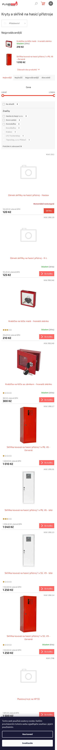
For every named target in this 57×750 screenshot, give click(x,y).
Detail (49, 211)
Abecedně (46, 77)
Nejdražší (18, 77)
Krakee (11, 132)
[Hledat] (36, 3)
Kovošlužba (12, 128)
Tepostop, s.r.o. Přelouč (18, 140)
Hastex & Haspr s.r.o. (16, 116)
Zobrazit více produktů (27, 69)
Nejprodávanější (32, 77)
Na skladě (12, 104)
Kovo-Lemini (13, 120)
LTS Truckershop (15, 135)
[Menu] (51, 3)
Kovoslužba (12, 124)
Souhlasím (27, 743)
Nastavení (27, 734)
